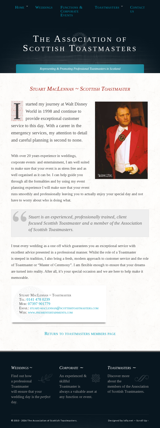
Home (20, 7)
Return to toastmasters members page (80, 333)
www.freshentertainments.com (50, 312)
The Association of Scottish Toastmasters (80, 43)
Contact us (137, 9)
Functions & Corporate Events (71, 11)
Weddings (44, 7)
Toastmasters (107, 7)
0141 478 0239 (38, 299)
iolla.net (128, 420)
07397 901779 (39, 304)
